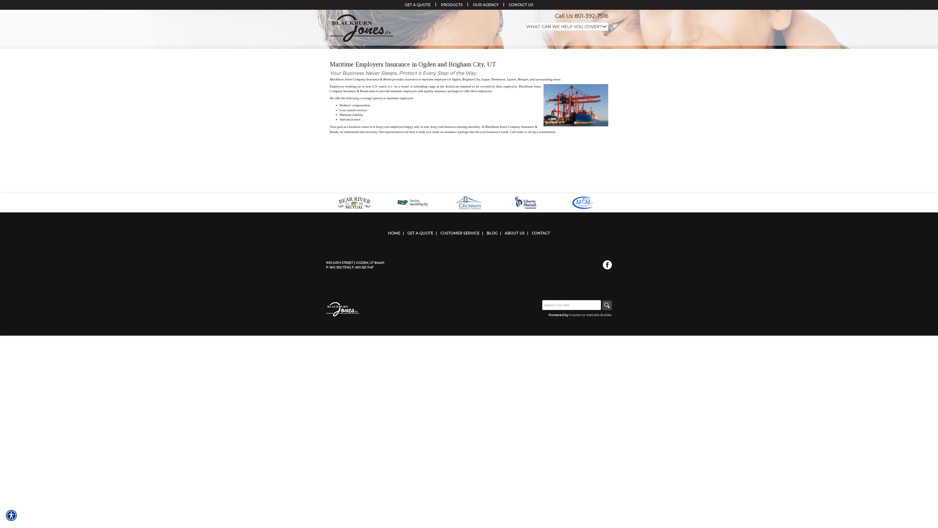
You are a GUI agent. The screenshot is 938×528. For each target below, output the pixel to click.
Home (394, 282)
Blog (492, 282)
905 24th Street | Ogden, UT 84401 (355, 311)
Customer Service (460, 282)
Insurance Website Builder (590, 364)
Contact (541, 282)
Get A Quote (420, 282)
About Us (515, 282)
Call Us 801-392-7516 (581, 16)
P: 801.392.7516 (338, 316)
